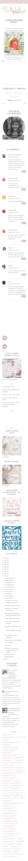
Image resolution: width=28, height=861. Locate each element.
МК (12, 775)
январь (15, 851)
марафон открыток (7, 770)
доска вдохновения (7, 760)
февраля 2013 (9, 654)
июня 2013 (8, 591)
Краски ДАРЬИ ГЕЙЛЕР (7, 767)
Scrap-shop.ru (12, 856)
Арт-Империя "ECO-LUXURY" (9, 737)
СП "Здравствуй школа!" (8, 813)
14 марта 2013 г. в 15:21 (13, 157)
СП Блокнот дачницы (8, 826)
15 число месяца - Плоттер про (10, 394)
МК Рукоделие (6, 780)
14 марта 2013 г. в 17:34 (13, 212)
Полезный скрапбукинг (18, 795)
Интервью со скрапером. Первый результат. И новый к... (12, 650)
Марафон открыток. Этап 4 (12, 605)
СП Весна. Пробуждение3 (8, 828)
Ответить (24, 171)
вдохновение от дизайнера (9, 747)
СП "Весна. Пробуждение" (8, 811)
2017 (5, 567)
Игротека (5, 762)
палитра (13, 790)
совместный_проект (7, 808)
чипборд (16, 849)
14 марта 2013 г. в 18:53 (13, 232)
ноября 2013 (8, 580)
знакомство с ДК (19, 760)
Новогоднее (6, 785)
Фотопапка (5, 846)
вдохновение (6, 745)
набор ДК (5, 783)
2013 (5, 576)
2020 (5, 560)
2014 (5, 573)
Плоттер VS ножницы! (15, 793)
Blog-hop (5, 854)
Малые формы (18, 767)
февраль (18, 844)
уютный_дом (11, 844)
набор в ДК (15, 780)
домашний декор (18, 757)
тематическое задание (8, 838)
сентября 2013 (9, 585)
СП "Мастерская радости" (8, 816)
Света (13, 798)
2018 (5, 564)
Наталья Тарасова (14, 154)
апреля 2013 (8, 596)
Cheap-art (12, 854)
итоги (4, 765)
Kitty (10, 281)
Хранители (13, 846)
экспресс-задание (7, 851)
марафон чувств (19, 770)
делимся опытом (7, 752)
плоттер (5, 793)
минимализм (6, 775)
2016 (5, 569)
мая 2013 (7, 594)
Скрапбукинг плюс (7, 805)
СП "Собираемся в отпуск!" (9, 823)
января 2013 (8, 656)
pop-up (4, 856)
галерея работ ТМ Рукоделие (9, 750)
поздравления (16, 100)
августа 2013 (8, 587)
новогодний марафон (16, 785)
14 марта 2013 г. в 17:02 (13, 198)
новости (5, 788)
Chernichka (12, 210)
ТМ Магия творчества (8, 841)
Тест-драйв (19, 838)
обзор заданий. (14, 788)
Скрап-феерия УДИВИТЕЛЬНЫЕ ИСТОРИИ (11, 803)
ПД (18, 790)
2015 (5, 571)
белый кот (5, 739)
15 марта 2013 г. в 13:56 (13, 268)
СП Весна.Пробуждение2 (8, 831)
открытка (5, 790)
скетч (19, 798)
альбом (9, 734)
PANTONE (20, 854)
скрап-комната (6, 800)
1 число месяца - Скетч (8, 386)
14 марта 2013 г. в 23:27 (13, 250)
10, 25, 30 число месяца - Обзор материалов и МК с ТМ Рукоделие (10, 404)
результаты (5, 798)
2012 (5, 659)
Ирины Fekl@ (18, 30)
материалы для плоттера (9, 772)
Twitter (19, 93)
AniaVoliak (12, 196)
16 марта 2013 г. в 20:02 (13, 284)
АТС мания (20, 737)
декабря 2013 (8, 578)
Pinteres (15, 96)
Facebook (9, 93)
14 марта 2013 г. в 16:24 (13, 180)
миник (19, 772)
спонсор (5, 836)
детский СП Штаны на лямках (9, 755)
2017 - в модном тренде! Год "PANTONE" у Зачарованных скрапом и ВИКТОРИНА (9, 674)
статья (11, 836)
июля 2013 (8, 589)
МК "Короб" (8, 645)
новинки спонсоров (14, 783)
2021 (5, 558)
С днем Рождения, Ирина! (12, 618)
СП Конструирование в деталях (10, 833)
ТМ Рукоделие (19, 841)
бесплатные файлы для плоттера (10, 742)
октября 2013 (8, 582)
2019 (5, 562)
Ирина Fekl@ (12, 178)
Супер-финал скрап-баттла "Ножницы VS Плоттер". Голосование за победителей (11, 712)
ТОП (4, 844)
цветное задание (7, 849)
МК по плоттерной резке (8, 778)
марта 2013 (8, 598)
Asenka (10, 265)
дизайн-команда (7, 757)
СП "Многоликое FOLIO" (8, 818)
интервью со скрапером (16, 762)
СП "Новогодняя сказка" (8, 821)
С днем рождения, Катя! (11, 136)
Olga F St (11, 248)
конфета (11, 765)
